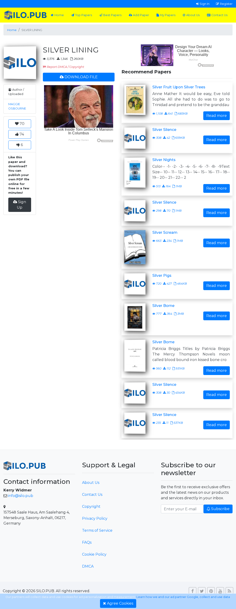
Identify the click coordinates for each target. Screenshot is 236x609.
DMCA (88, 566)
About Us (193, 15)
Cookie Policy (94, 554)
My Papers (167, 15)
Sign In (204, 4)
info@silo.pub (20, 496)
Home (59, 15)
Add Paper (141, 15)
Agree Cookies (120, 603)
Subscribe (220, 509)
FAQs (86, 542)
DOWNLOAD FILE (81, 77)
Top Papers (83, 15)
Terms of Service (97, 530)
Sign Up (21, 205)
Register (226, 4)
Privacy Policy (94, 518)
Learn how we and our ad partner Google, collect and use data (183, 597)
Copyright (91, 506)
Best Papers (112, 15)
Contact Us (219, 15)
